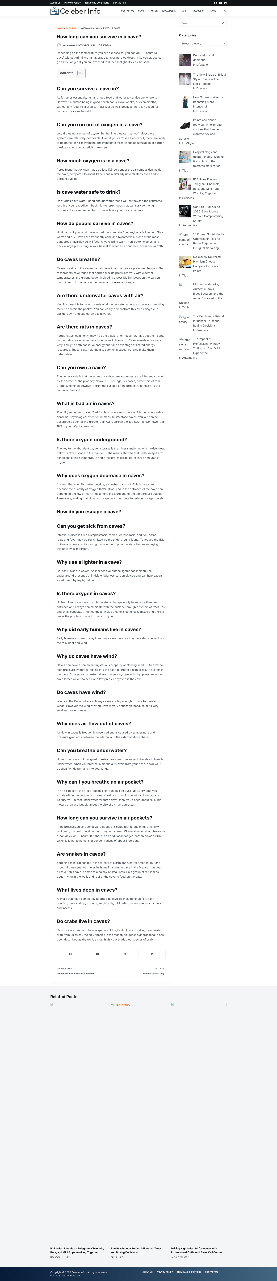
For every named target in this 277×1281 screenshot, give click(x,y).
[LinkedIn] (152, 954)
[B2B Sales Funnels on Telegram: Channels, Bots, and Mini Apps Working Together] (78, 1123)
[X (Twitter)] (220, 3)
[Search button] (223, 23)
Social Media (169, 11)
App (184, 11)
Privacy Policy (72, 3)
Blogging (198, 11)
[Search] (225, 11)
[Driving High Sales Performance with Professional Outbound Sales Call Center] (199, 1123)
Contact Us (119, 3)
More (213, 11)
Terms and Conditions (97, 3)
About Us (55, 3)
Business (106, 45)
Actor (154, 11)
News (141, 11)
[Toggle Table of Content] (78, 73)
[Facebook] (215, 3)
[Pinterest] (225, 3)
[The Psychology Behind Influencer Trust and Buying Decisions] (138, 1123)
